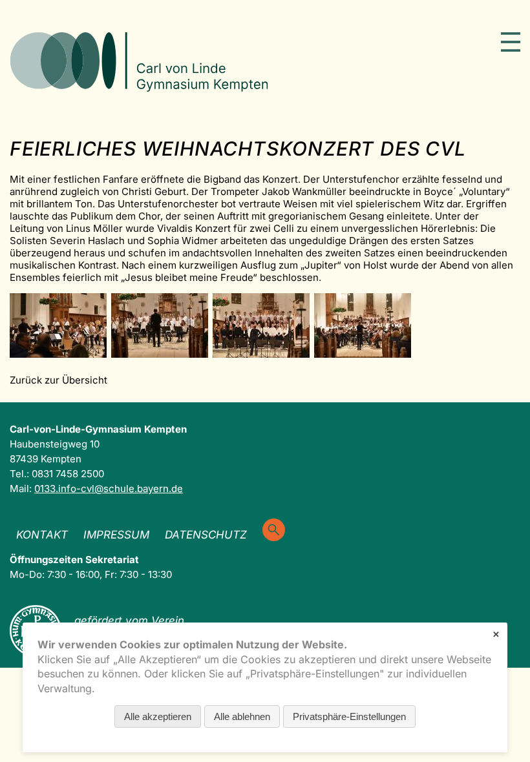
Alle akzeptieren (157, 716)
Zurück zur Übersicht (58, 380)
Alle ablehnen (242, 716)
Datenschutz (206, 534)
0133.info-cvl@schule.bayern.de (108, 488)
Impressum (116, 534)
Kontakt (42, 534)
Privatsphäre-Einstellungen (349, 716)
